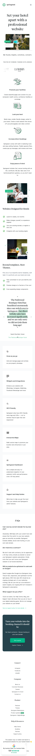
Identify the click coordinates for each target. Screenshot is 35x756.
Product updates (17, 713)
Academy (17, 729)
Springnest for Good (17, 691)
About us (17, 684)
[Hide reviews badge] (26, 744)
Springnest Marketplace (17, 710)
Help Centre (17, 726)
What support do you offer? (12, 592)
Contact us (17, 694)
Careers (17, 689)
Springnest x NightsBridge (17, 715)
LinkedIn (17, 673)
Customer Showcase (17, 687)
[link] (17, 82)
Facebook (17, 670)
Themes (17, 708)
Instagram (17, 668)
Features (17, 705)
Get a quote (17, 640)
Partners (17, 731)
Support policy (18, 734)
